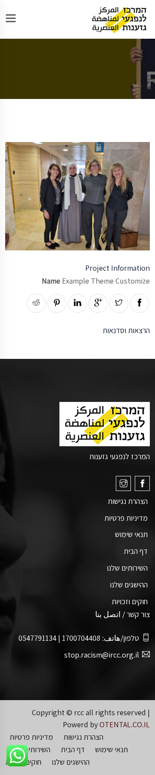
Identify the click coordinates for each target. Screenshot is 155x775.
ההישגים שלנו (129, 585)
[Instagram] (123, 483)
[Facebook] (142, 483)
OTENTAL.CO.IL (124, 724)
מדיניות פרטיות (126, 518)
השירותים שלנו (127, 568)
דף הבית (136, 551)
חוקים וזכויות (130, 601)
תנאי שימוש (131, 534)
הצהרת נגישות (128, 501)
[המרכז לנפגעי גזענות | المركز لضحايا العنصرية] (119, 19)
